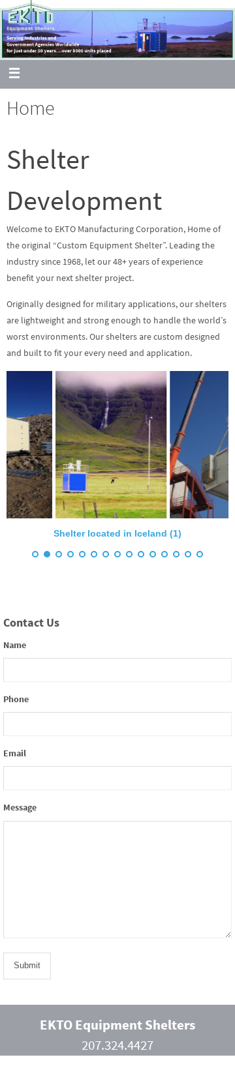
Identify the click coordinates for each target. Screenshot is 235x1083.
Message (20, 807)
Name (14, 645)
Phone (16, 699)
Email (14, 753)
